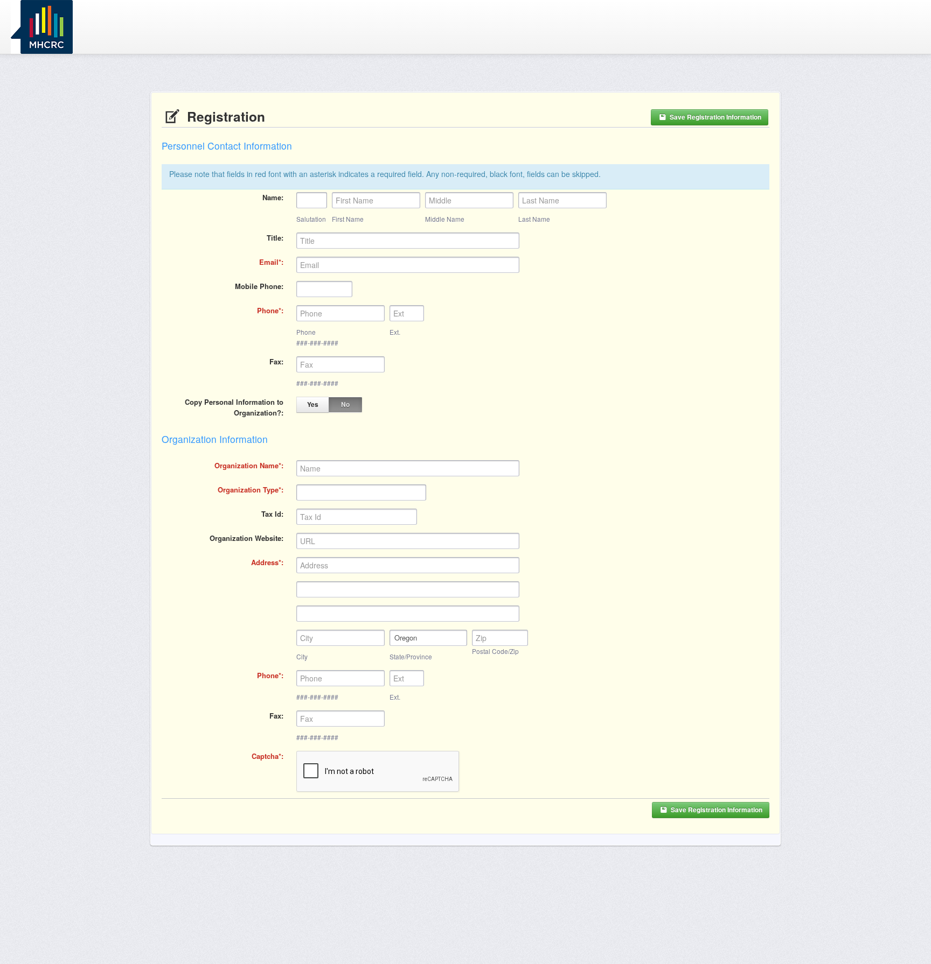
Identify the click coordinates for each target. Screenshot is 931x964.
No (345, 404)
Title (274, 238)
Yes (312, 404)
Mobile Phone (258, 286)
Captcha (265, 756)
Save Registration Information (714, 117)
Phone (268, 310)
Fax (275, 361)
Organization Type (248, 489)
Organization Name (246, 465)
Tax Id (271, 514)
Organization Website (245, 538)
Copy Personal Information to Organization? (234, 407)
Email (269, 262)
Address (265, 562)
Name (271, 197)
